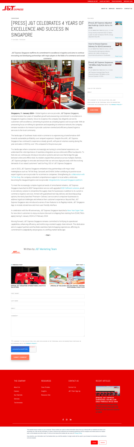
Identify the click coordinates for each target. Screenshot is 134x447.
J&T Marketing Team (46, 249)
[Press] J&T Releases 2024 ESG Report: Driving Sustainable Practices (68, 286)
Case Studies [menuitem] (45, 387)
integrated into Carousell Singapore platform (65, 180)
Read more (118, 38)
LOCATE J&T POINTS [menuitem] (105, 1)
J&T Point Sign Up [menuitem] (74, 391)
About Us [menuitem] (17, 387)
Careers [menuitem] (16, 391)
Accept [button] (94, 442)
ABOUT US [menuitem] (104, 8)
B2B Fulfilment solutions (70, 188)
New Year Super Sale (75, 210)
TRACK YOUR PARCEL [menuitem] (117, 1)
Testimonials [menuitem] (18, 402)
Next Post (80, 264)
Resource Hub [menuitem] (45, 395)
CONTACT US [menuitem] (128, 8)
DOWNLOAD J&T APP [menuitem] (93, 1)
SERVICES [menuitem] (111, 8)
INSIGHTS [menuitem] (119, 8)
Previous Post (17, 264)
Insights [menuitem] (44, 391)
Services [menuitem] (17, 399)
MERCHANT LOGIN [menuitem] (128, 1)
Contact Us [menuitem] (72, 387)
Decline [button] (103, 442)
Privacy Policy (78, 433)
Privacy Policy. (31, 343)
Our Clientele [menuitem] (18, 395)
